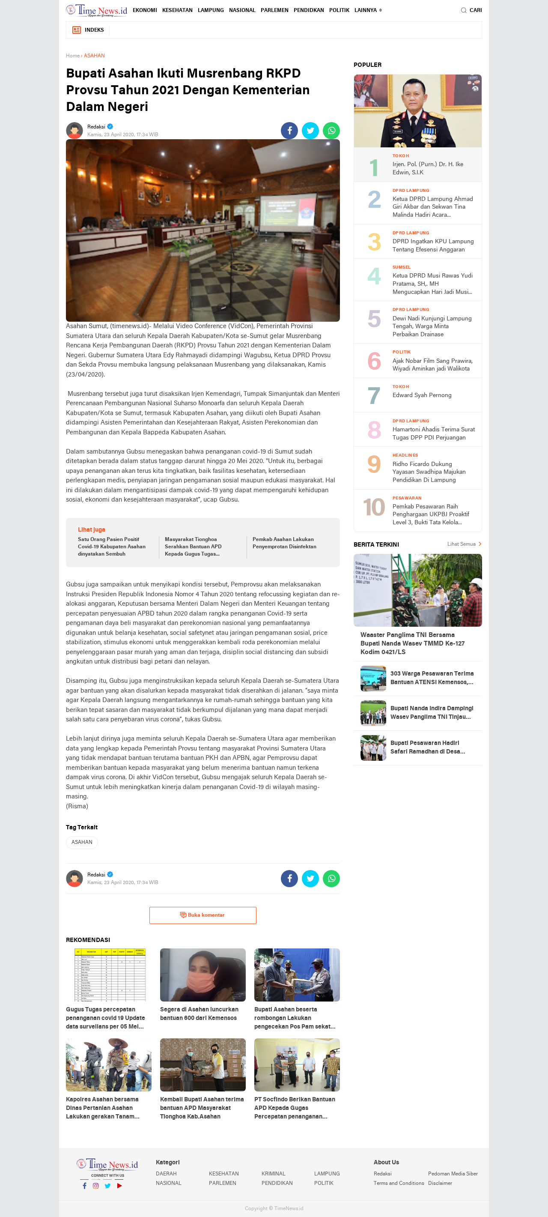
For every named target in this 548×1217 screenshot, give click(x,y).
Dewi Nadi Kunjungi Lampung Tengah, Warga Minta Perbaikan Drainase (432, 327)
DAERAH (166, 1174)
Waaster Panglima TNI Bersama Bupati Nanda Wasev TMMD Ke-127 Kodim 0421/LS (412, 644)
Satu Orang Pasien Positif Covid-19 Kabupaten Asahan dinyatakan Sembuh (112, 547)
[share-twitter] (310, 130)
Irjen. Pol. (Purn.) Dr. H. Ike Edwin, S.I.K (428, 168)
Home (73, 56)
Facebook (84, 1196)
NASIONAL (242, 10)
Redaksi (383, 1174)
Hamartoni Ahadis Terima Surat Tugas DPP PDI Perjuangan (434, 434)
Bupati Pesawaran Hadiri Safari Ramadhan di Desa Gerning (425, 748)
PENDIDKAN (309, 10)
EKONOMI (145, 10)
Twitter (107, 1196)
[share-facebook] (289, 130)
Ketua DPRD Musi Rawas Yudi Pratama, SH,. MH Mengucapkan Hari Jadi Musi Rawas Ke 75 (433, 284)
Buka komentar (206, 915)
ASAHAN (81, 842)
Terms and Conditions (399, 1183)
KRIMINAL (274, 1174)
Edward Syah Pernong (422, 395)
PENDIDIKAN (277, 1183)
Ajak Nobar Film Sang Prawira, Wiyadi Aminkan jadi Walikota (433, 365)
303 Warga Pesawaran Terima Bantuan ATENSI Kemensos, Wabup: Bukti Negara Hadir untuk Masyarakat (432, 679)
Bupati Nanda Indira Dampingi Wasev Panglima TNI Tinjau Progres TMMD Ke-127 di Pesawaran (432, 714)
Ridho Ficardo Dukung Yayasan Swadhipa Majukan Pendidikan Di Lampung (429, 472)
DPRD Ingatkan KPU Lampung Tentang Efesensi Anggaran (433, 246)
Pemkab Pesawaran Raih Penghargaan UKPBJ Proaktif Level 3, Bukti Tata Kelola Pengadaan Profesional (431, 515)
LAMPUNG (211, 10)
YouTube (119, 1196)
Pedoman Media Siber (453, 1174)
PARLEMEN (275, 10)
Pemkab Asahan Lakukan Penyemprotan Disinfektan (284, 543)
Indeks (94, 30)
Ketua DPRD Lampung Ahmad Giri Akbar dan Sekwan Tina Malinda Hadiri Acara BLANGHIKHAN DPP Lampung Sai (433, 208)
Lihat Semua (461, 544)
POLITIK (339, 10)
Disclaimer (440, 1183)
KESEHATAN (177, 10)
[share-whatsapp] (331, 130)
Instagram (96, 1196)
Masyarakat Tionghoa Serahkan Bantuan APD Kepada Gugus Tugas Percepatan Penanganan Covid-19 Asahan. (194, 547)
